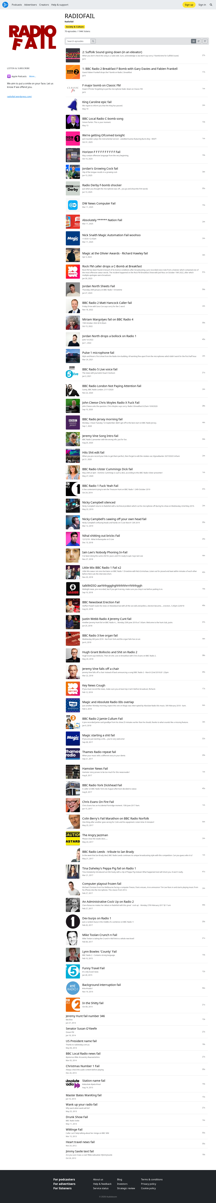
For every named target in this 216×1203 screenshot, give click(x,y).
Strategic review (126, 1188)
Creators (44, 4)
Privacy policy (148, 1183)
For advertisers (64, 1184)
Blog (119, 1179)
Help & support (59, 4)
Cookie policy (148, 1188)
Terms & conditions (152, 1179)
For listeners (62, 1188)
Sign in (202, 4)
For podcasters (64, 1179)
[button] (211, 5)
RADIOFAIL (80, 16)
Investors (122, 1183)
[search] (93, 41)
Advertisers (30, 4)
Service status (101, 1188)
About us (98, 1179)
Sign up (189, 4)
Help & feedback (102, 1183)
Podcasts (17, 4)
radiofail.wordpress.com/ (19, 96)
